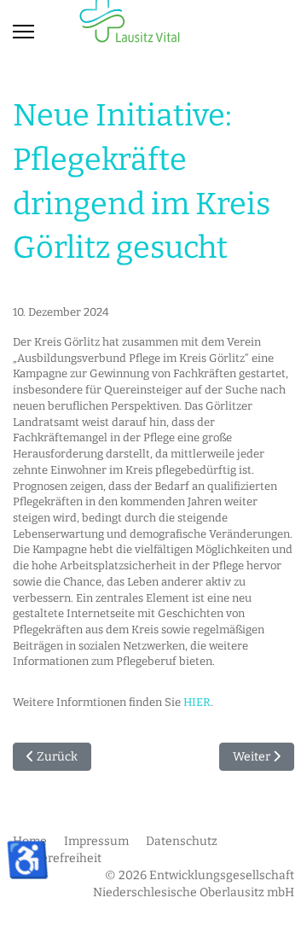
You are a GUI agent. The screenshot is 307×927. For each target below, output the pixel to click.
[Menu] (23, 31)
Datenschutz (181, 841)
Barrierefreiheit (57, 858)
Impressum (96, 841)
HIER (197, 702)
